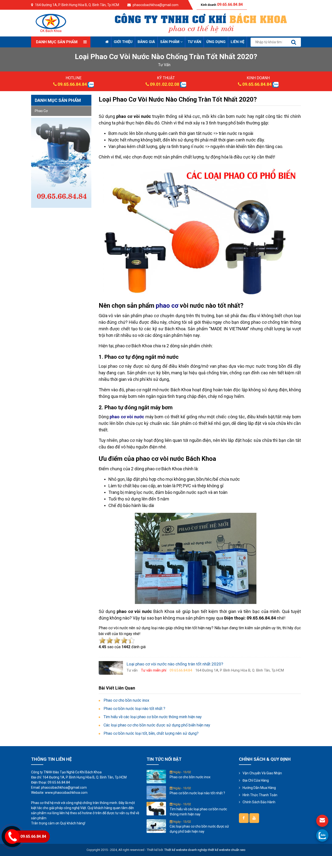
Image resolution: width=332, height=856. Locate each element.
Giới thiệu (123, 42)
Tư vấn (194, 42)
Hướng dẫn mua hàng (259, 788)
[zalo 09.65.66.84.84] (91, 84)
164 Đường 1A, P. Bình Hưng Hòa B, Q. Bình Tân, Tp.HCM (77, 5)
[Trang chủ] (107, 41)
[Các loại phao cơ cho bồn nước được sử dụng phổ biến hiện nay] (156, 826)
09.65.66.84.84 (72, 84)
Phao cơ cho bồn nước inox (190, 777)
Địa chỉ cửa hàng (256, 780)
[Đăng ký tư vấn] (322, 821)
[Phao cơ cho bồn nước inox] (156, 776)
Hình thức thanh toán (260, 795)
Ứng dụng (216, 42)
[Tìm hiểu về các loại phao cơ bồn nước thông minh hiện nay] (156, 808)
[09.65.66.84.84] (322, 835)
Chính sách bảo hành (259, 802)
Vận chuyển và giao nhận (262, 773)
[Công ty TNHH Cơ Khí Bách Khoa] (51, 22)
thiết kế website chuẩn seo (226, 850)
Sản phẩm (170, 42)
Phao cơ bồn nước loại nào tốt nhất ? (197, 793)
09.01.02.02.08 (164, 84)
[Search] (293, 42)
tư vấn (164, 64)
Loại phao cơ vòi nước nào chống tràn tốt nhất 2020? (178, 99)
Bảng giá (146, 42)
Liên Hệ (237, 42)
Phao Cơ (41, 111)
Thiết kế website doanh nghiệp (185, 850)
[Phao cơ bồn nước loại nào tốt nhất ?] (156, 792)
